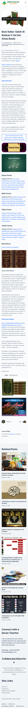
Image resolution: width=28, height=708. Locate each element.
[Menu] (25, 2)
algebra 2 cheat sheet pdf (17, 205)
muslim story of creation (9, 219)
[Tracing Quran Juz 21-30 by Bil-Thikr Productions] (14, 604)
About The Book (7, 80)
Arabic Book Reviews (7, 44)
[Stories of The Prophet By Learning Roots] (14, 576)
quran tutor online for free (9, 233)
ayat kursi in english (12, 237)
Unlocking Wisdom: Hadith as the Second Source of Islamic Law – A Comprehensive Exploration (12, 559)
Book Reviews (16, 44)
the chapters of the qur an (12, 187)
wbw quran (16, 179)
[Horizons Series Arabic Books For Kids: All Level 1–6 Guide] (14, 461)
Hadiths (17, 60)
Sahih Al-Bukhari (6, 64)
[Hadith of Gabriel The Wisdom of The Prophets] (14, 518)
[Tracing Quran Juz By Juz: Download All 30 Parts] (14, 490)
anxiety (15, 213)
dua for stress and (7, 213)
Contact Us (5, 689)
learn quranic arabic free (18, 231)
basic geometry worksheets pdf (15, 201)
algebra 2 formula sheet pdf (10, 203)
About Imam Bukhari (8, 319)
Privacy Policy (6, 693)
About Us (4, 686)
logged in (12, 434)
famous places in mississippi (10, 247)
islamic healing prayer (18, 217)
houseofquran (6, 181)
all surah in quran (15, 181)
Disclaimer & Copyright (8, 691)
